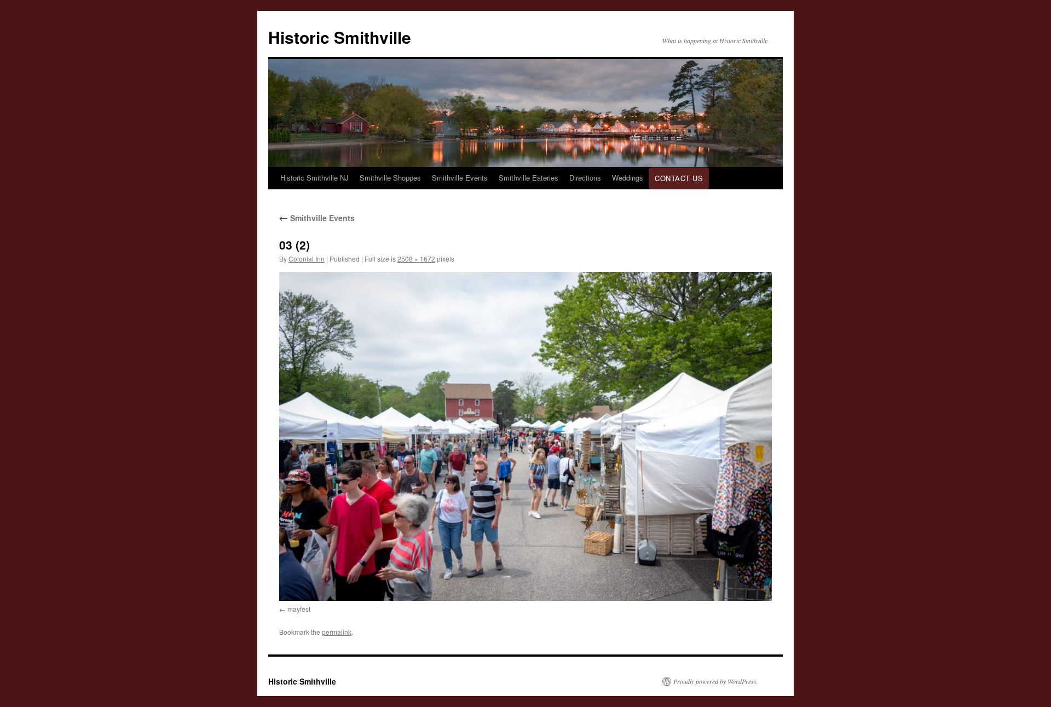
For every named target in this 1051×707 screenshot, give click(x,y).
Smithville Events (460, 177)
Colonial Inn (306, 258)
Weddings (627, 177)
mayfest (298, 608)
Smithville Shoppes (390, 177)
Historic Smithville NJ (314, 177)
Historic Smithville (339, 37)
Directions (585, 177)
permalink (336, 631)
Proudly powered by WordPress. (715, 681)
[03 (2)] (525, 436)
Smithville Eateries (528, 177)
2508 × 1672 (416, 258)
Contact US (679, 178)
